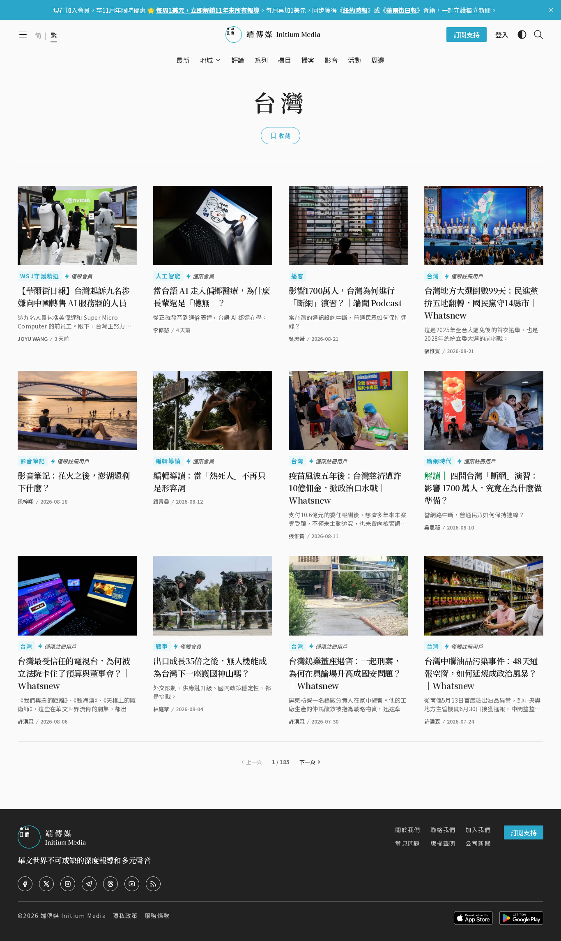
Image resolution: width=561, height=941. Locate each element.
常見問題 (408, 843)
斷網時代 (439, 461)
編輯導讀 (168, 461)
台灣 (433, 276)
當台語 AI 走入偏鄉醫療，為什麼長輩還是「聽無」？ (211, 296)
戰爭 (162, 646)
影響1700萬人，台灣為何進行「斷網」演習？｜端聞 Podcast (345, 296)
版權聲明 (443, 843)
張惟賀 (432, 351)
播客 (297, 276)
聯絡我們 (443, 829)
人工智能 (168, 276)
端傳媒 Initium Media (73, 915)
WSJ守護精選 (40, 276)
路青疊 (161, 501)
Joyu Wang (33, 338)
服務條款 (157, 915)
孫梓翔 (26, 501)
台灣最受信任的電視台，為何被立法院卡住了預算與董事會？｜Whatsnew (74, 673)
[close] (551, 9)
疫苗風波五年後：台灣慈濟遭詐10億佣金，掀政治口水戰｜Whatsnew (345, 487)
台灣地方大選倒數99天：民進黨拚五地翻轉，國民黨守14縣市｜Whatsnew (481, 302)
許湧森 (26, 721)
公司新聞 (478, 843)
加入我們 (478, 829)
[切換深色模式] (518, 34)
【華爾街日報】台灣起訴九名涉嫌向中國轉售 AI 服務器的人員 (74, 296)
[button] (206, 60)
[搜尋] (535, 34)
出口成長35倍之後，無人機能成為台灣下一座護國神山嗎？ (210, 667)
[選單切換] (218, 60)
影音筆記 (33, 461)
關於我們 (408, 829)
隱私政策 (125, 915)
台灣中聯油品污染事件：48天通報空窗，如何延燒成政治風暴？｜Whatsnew (481, 673)
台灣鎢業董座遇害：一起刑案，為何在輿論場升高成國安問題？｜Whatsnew (345, 673)
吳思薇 (432, 527)
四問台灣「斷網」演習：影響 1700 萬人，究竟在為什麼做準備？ (483, 487)
